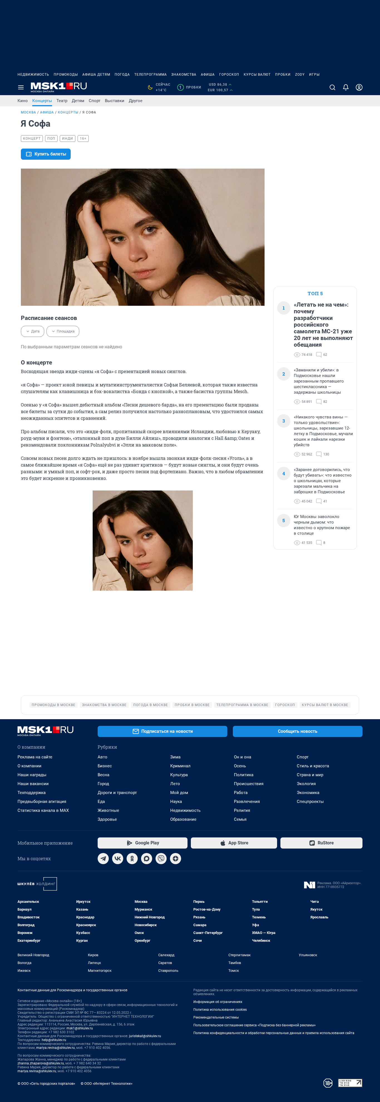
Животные (108, 810)
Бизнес (105, 765)
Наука (176, 801)
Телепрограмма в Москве (242, 705)
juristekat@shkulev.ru (145, 1036)
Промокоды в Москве (53, 705)
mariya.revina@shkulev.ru (55, 1048)
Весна (103, 774)
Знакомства (183, 75)
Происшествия (248, 783)
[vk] (117, 858)
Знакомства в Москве (104, 705)
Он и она (242, 757)
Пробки (283, 75)
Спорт (94, 100)
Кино (23, 100)
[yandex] (175, 858)
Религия (242, 810)
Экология (306, 783)
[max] (146, 858)
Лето (175, 783)
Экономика (308, 792)
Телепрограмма (150, 75)
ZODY (300, 75)
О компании (29, 765)
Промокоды (66, 75)
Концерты (42, 100)
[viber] (161, 858)
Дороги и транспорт (117, 792)
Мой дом (179, 792)
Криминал (180, 765)
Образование (183, 819)
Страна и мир (310, 774)
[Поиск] (332, 87)
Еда (101, 801)
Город (103, 783)
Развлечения (247, 801)
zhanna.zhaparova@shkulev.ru (41, 1063)
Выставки (114, 100)
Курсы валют (257, 75)
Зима (175, 757)
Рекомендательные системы (216, 1017)
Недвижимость (33, 75)
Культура (179, 774)
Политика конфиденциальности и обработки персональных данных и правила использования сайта (273, 1033)
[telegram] (103, 858)
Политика (243, 774)
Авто (102, 757)
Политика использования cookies (220, 1010)
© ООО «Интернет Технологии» (106, 1083)
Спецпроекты (310, 801)
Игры (314, 75)
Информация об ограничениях (217, 1002)
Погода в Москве (150, 705)
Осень (240, 765)
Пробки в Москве (192, 705)
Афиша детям (96, 75)
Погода (122, 75)
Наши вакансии (33, 783)
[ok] (132, 858)
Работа (241, 792)
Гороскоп (229, 75)
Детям (78, 100)
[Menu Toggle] (21, 87)
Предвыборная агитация (42, 801)
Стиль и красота (313, 765)
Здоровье (107, 819)
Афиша (208, 75)
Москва (28, 112)
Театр (61, 100)
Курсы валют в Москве (325, 705)
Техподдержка (32, 792)
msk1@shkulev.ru (79, 1028)
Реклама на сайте (35, 757)
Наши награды (32, 774)
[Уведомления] (345, 87)
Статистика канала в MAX (43, 810)
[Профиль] (359, 87)
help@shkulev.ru (54, 1040)
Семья (240, 819)
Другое (135, 100)
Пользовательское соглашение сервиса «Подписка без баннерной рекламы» (254, 1025)
